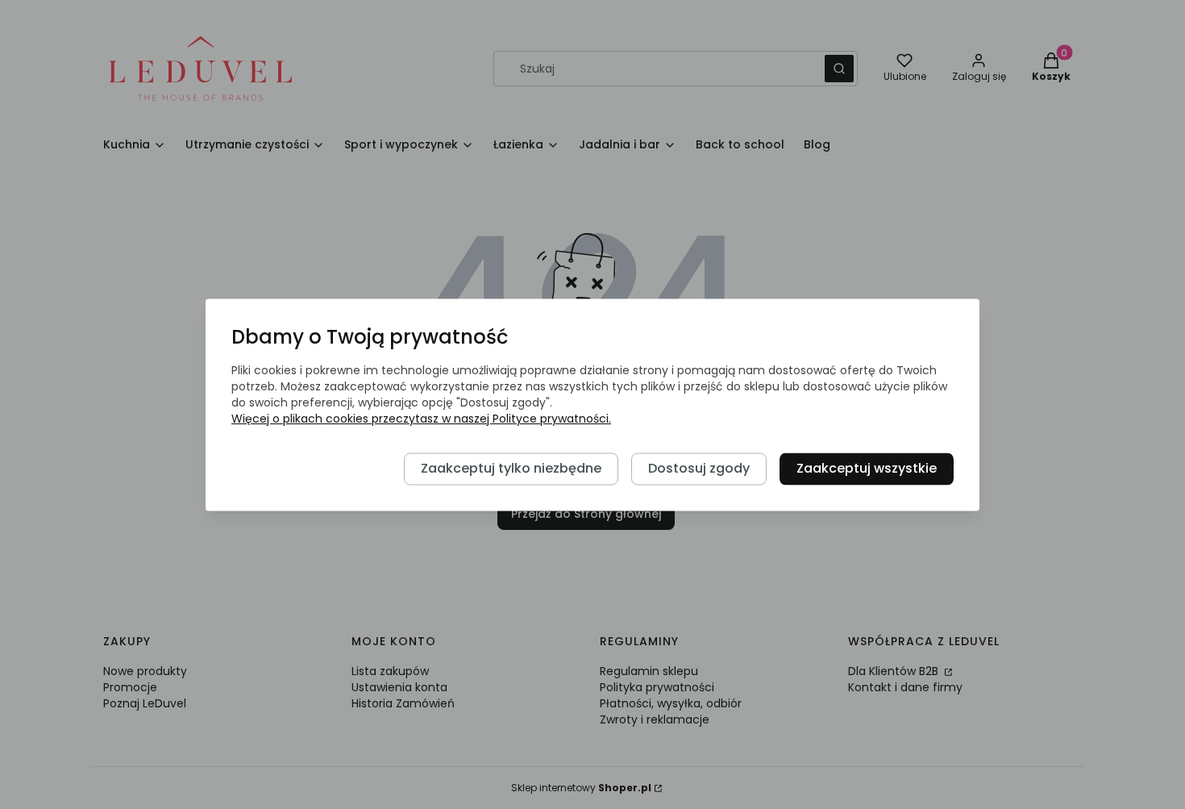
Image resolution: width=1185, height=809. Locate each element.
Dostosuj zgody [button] (699, 468)
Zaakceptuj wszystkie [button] (866, 468)
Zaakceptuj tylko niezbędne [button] (511, 468)
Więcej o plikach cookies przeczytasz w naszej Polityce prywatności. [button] (421, 419)
